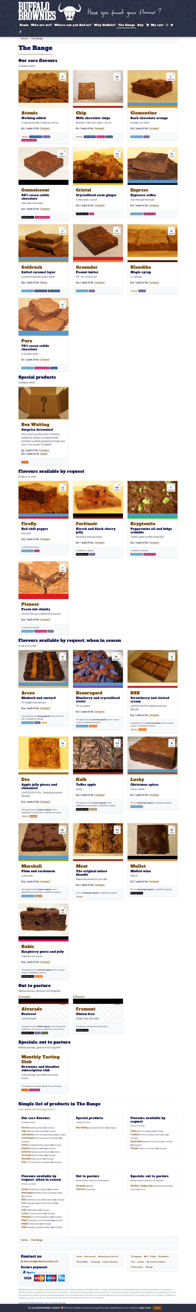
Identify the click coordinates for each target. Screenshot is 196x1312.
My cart (156, 25)
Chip (81, 113)
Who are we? (41, 25)
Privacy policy (137, 1267)
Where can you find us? (73, 25)
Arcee (28, 693)
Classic (43, 282)
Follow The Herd (109, 1262)
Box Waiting (35, 424)
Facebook (165, 1256)
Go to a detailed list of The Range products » (37, 1109)
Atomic (29, 113)
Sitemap (149, 1267)
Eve (25, 779)
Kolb (81, 779)
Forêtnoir (86, 523)
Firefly (28, 523)
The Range (126, 25)
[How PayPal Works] (43, 1276)
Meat (82, 866)
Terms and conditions (155, 1262)
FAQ (133, 1262)
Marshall (31, 866)
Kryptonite (143, 523)
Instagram (138, 1256)
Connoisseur (35, 190)
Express (139, 190)
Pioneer (30, 604)
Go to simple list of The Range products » (35, 54)
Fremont (85, 1009)
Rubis (27, 946)
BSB (135, 693)
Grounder (87, 267)
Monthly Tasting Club (40, 1059)
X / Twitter (151, 1256)
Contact (140, 1262)
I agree (157, 1308)
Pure (26, 341)
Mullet (138, 866)
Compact (45, 128)
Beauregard (89, 693)
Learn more (144, 1307)
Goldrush (31, 267)
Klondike (140, 267)
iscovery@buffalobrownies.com (40, 1261)
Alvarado (31, 1009)
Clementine (143, 113)
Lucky (137, 779)
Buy (140, 25)
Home (24, 25)
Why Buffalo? (105, 25)
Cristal (83, 190)
